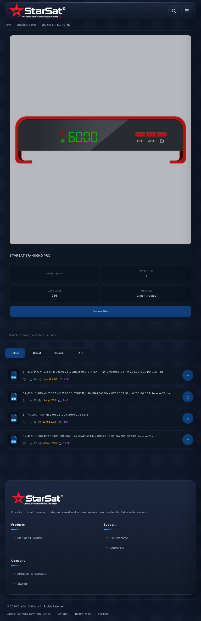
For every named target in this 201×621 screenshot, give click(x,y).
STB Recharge (119, 537)
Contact (62, 613)
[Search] (173, 10)
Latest (15, 353)
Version (59, 353)
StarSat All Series (26, 24)
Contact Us (117, 547)
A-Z (81, 353)
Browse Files (101, 311)
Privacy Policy (82, 613)
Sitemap (22, 583)
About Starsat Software (31, 573)
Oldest (37, 353)
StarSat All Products (29, 537)
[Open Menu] (186, 10)
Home (8, 24)
